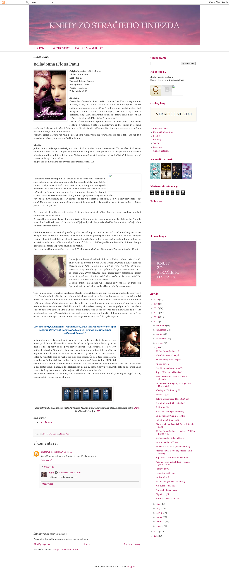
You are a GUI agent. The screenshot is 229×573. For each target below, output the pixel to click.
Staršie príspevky (132, 544)
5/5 (50, 434)
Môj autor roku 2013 (165, 486)
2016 (156, 313)
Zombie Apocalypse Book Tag (170, 368)
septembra (161, 339)
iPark (136, 408)
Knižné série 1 (162, 477)
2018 (156, 304)
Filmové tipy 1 (162, 469)
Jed (41, 422)
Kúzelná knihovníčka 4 (167, 442)
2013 (156, 532)
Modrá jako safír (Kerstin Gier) (170, 403)
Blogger (130, 567)
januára (160, 526)
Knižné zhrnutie (160, 129)
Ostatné (156, 136)
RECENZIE (40, 48)
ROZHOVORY (61, 48)
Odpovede (49, 467)
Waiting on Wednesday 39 (168, 390)
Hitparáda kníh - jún (165, 473)
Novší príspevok (42, 544)
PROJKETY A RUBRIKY (89, 48)
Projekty (157, 140)
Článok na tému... (161, 151)
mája (159, 508)
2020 (156, 299)
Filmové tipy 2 (162, 395)
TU (97, 411)
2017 (156, 308)
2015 (156, 317)
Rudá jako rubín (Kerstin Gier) (170, 412)
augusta (160, 343)
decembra (161, 325)
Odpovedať (46, 460)
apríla (159, 513)
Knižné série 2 (162, 364)
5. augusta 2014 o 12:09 (70, 473)
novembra (161, 330)
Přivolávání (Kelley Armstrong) (171, 482)
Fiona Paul (64, 434)
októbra (160, 334)
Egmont (56, 434)
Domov (86, 544)
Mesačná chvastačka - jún (167, 499)
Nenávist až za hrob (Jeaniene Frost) (173, 447)
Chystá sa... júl (162, 494)
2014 (45, 434)
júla (158, 347)
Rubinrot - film (162, 407)
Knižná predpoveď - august (168, 360)
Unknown (45, 452)
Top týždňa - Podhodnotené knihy (172, 458)
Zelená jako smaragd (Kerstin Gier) (172, 399)
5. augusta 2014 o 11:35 (62, 452)
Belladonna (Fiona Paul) (167, 420)
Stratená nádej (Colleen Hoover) (171, 438)
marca (159, 517)
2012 (156, 536)
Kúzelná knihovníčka (163, 132)
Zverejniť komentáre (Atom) (65, 550)
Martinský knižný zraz (166, 490)
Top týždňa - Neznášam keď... (169, 372)
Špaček (48, 422)
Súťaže (156, 143)
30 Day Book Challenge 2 (168, 351)
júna (158, 504)
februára (160, 522)
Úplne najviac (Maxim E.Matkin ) (171, 416)
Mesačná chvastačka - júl (167, 355)
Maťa (51, 473)
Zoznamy (157, 147)
